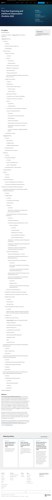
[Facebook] (1, 491)
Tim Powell (37, 19)
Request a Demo (41, 476)
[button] (12, 0)
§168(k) (9, 405)
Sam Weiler (37, 10)
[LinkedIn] (26, 491)
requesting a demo (9, 425)
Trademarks (27, 496)
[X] (50, 491)
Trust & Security (3, 496)
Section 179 (15, 35)
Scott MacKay (37, 14)
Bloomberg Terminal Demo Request (22, 0)
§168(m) (18, 408)
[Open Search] (50, 2)
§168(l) (14, 407)
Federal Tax (3, 8)
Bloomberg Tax (3, 2)
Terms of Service (23, 496)
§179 (17, 402)
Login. (48, 34)
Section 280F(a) (10, 320)
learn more (7, 423)
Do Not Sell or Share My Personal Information (15, 496)
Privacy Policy (7, 496)
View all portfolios (44, 436)
